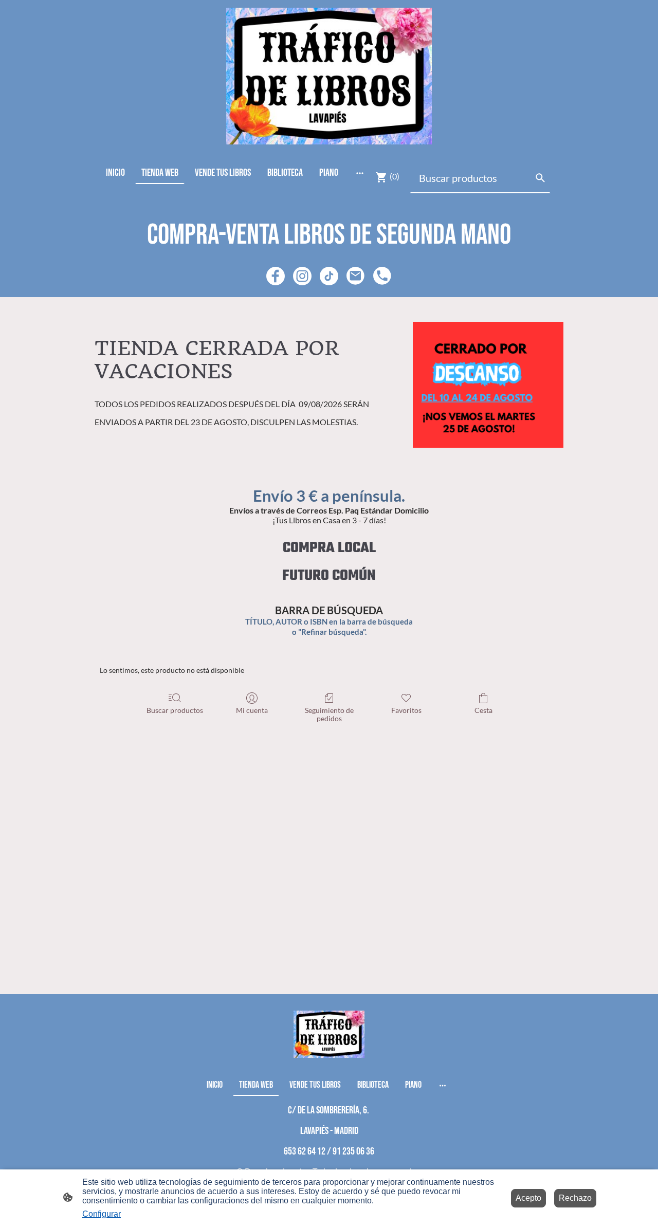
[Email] (355, 276)
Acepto (528, 1198)
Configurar (101, 1214)
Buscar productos (175, 710)
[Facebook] (275, 276)
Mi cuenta (252, 710)
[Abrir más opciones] (360, 172)
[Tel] (382, 276)
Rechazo (575, 1198)
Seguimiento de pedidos (329, 714)
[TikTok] (329, 276)
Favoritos (406, 710)
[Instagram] (302, 276)
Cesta (483, 710)
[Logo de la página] (329, 76)
